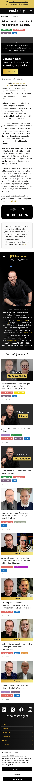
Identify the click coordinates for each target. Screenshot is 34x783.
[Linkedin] (7, 215)
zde (24, 244)
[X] (13, 215)
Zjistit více (10, 765)
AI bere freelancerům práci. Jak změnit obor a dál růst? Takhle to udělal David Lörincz (16, 560)
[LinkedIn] (4, 709)
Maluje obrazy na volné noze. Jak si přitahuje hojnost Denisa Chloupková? (16, 646)
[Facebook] (21, 709)
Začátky (24, 653)
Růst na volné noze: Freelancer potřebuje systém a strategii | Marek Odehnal (14, 515)
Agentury (15, 16)
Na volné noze (18, 30)
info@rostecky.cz (17, 716)
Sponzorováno (20, 522)
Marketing (15, 692)
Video (14, 33)
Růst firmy (6, 33)
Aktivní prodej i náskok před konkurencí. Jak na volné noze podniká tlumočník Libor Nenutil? (16, 605)
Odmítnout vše (17, 779)
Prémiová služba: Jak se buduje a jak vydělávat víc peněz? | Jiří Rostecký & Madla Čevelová (15, 386)
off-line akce (27, 333)
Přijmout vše (17, 769)
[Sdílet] (20, 215)
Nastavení (17, 774)
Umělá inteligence (21, 567)
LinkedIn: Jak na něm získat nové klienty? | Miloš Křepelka (15, 686)
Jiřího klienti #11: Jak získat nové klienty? (15, 429)
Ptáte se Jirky (19, 392)
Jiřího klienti (7, 30)
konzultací (12, 201)
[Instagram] (30, 709)
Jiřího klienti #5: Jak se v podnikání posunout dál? (16, 471)
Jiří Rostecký (7, 79)
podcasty (5, 322)
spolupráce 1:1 (13, 340)
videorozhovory (22, 320)
